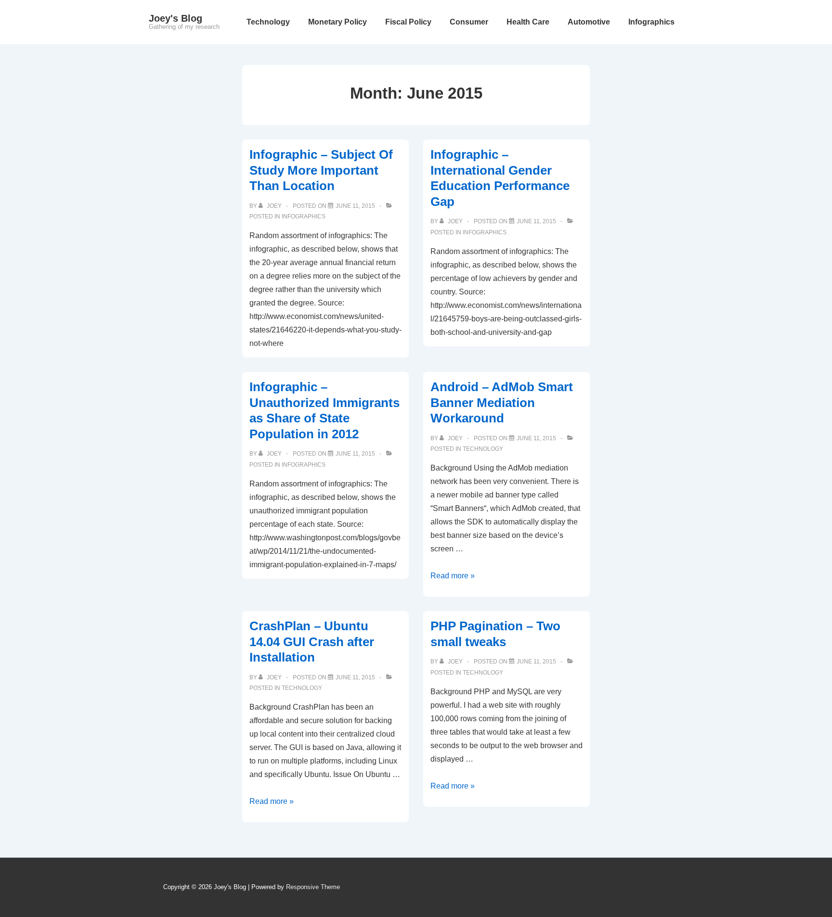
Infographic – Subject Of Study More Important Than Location (321, 170)
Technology (268, 22)
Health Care (528, 22)
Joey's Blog (175, 18)
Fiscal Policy (408, 22)
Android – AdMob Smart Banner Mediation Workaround (501, 402)
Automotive (589, 22)
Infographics (651, 22)
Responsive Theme (313, 887)
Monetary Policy (337, 22)
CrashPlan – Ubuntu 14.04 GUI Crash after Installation (311, 641)
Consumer (469, 22)
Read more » (452, 576)
